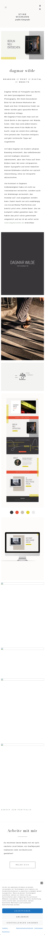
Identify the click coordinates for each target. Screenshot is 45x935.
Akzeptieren (22, 911)
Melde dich (22, 865)
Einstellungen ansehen (22, 923)
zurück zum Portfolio (16, 810)
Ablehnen (22, 917)
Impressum (38, 928)
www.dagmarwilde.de (14, 223)
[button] (42, 883)
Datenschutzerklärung (24, 928)
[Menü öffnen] (5, 7)
